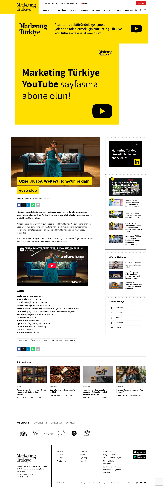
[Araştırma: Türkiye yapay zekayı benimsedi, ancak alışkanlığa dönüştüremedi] (116, 239)
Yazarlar (117, 10)
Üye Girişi (83, 458)
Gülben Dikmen (88, 398)
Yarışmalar (23, 423)
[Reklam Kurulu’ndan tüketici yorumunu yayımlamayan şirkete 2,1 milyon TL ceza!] (116, 226)
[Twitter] (133, 483)
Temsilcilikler (40, 423)
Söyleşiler (96, 10)
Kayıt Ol (83, 461)
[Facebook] (129, 482)
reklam (46, 340)
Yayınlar (70, 423)
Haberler (46, 10)
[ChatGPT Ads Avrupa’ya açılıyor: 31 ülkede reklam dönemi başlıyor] (116, 202)
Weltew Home (70, 340)
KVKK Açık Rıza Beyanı (112, 458)
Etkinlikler (84, 10)
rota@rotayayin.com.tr (25, 474)
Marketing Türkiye (23, 198)
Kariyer (107, 10)
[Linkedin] (145, 482)
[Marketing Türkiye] (27, 7)
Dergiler (73, 10)
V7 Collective (57, 340)
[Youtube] (141, 482)
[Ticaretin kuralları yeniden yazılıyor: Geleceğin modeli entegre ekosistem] (98, 374)
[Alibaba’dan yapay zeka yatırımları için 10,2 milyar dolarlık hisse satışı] (116, 285)
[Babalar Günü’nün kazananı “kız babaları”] (131, 374)
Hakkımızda (107, 451)
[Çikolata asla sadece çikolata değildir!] (65, 374)
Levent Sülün (22, 340)
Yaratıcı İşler (60, 10)
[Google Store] (139, 458)
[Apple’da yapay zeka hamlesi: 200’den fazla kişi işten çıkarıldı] (116, 275)
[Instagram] (137, 482)
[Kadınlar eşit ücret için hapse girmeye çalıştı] (116, 265)
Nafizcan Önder (22, 398)
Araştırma (129, 10)
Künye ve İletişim (110, 454)
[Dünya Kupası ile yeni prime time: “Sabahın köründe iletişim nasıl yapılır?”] (32, 374)
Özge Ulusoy (35, 340)
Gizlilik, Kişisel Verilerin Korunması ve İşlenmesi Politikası (112, 469)
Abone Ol (141, 3)
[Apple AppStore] (139, 453)
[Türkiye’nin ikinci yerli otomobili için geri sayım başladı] (116, 214)
